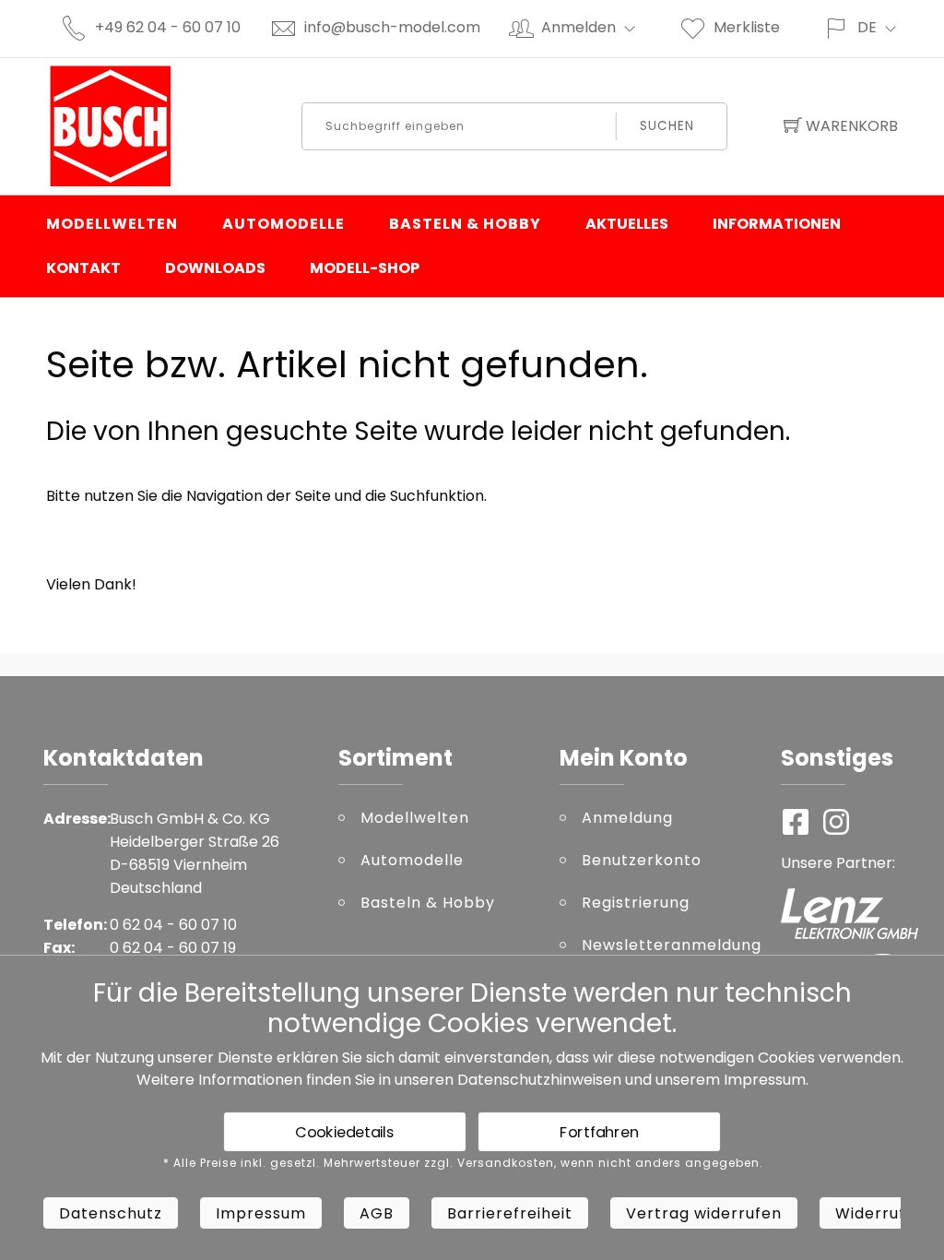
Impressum (765, 1079)
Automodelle (283, 223)
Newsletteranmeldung (667, 945)
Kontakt (83, 268)
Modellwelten (112, 223)
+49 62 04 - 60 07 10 (168, 27)
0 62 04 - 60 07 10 (173, 924)
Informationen (777, 223)
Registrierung (636, 902)
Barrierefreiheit (509, 1213)
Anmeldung (627, 817)
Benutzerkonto (642, 860)
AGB (377, 1213)
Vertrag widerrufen (704, 1213)
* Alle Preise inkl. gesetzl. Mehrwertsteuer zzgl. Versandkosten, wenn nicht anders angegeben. (463, 1163)
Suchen (667, 126)
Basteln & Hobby (465, 223)
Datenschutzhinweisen (539, 1079)
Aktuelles (626, 223)
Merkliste (747, 27)
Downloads (215, 268)
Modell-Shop (364, 268)
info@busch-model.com (392, 27)
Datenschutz (110, 1213)
